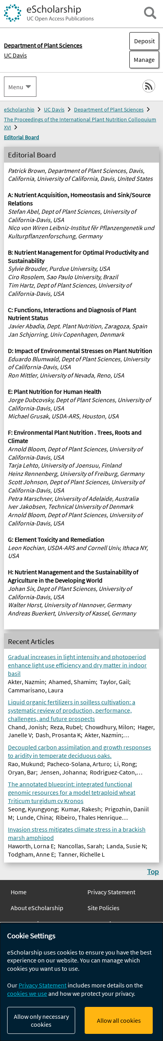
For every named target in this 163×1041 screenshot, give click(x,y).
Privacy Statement (111, 892)
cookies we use (27, 993)
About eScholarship (37, 908)
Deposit (144, 41)
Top (153, 871)
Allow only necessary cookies (41, 1020)
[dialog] (81, 982)
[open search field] (150, 13)
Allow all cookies (119, 1020)
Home (19, 892)
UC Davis (15, 55)
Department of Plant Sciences (109, 109)
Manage (142, 59)
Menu (15, 87)
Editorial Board (21, 137)
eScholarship (19, 109)
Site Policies (103, 908)
